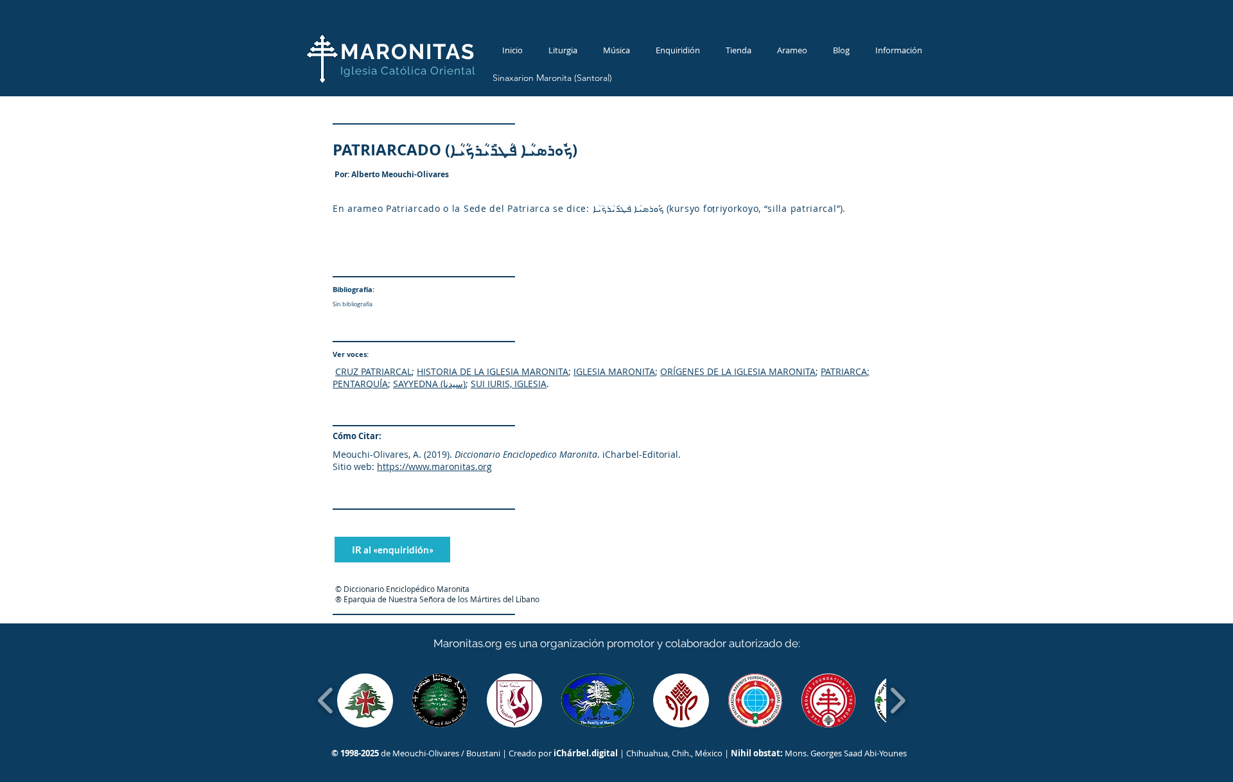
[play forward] (897, 700)
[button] (365, 700)
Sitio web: (353, 466)
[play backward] (325, 700)
